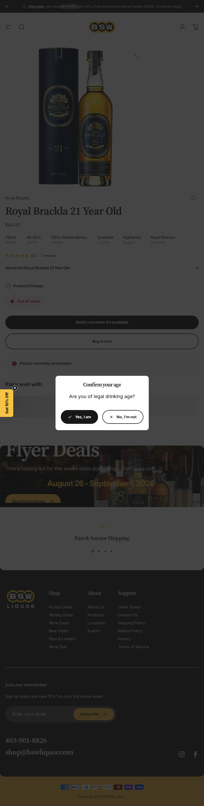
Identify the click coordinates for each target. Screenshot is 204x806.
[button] (6, 403)
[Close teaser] (15, 387)
